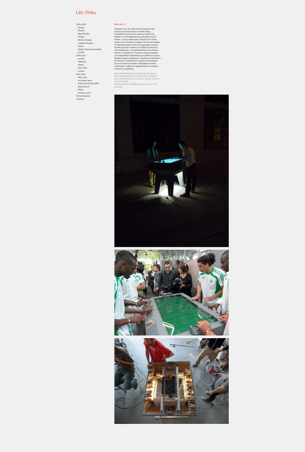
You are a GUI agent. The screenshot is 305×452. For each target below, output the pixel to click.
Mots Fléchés (83, 34)
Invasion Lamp (84, 93)
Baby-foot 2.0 (83, 87)
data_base (82, 77)
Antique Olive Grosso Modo (90, 49)
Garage (81, 28)
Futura (80, 46)
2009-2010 (81, 55)
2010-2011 (81, 74)
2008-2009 (81, 24)
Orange (81, 37)
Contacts (80, 99)
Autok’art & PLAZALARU (88, 83)
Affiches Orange (85, 40)
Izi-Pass (81, 59)
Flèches (81, 31)
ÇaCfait (81, 52)
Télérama (82, 62)
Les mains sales (85, 80)
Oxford (81, 65)
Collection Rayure (85, 43)
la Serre (81, 71)
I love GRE (82, 68)
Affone (80, 90)
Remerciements (83, 96)
